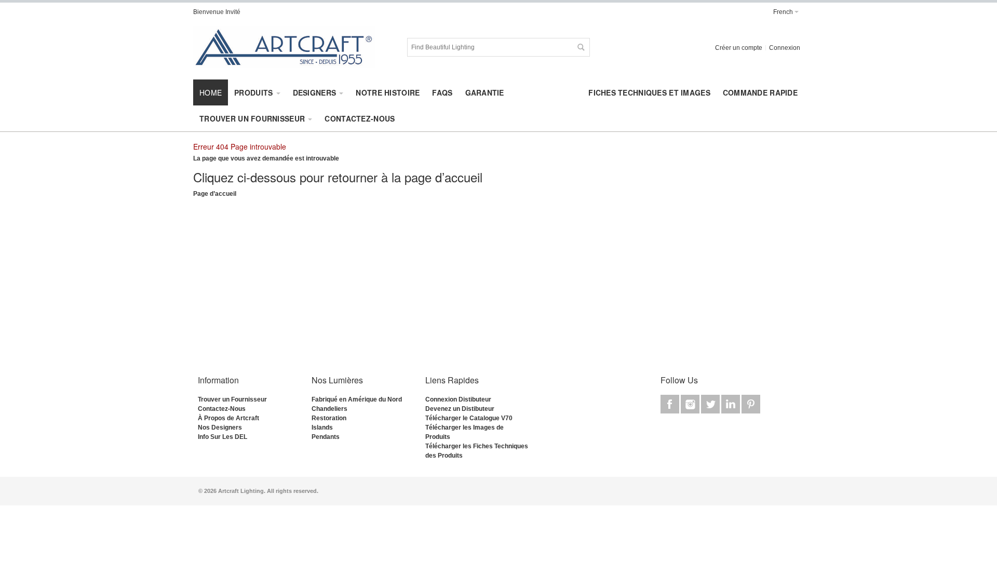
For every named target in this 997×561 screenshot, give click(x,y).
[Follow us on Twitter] (711, 404)
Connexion (784, 47)
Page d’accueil (214, 193)
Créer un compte (738, 47)
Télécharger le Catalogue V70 (469, 418)
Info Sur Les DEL (222, 436)
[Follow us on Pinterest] (751, 404)
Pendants (326, 436)
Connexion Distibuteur (458, 399)
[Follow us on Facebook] (671, 404)
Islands (322, 427)
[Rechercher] (580, 47)
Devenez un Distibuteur (459, 408)
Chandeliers (329, 408)
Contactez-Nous (222, 408)
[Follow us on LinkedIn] (731, 404)
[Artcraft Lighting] (284, 47)
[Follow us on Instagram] (691, 404)
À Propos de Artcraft (228, 418)
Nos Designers (220, 427)
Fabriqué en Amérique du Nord (357, 399)
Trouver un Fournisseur (232, 399)
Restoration (329, 418)
